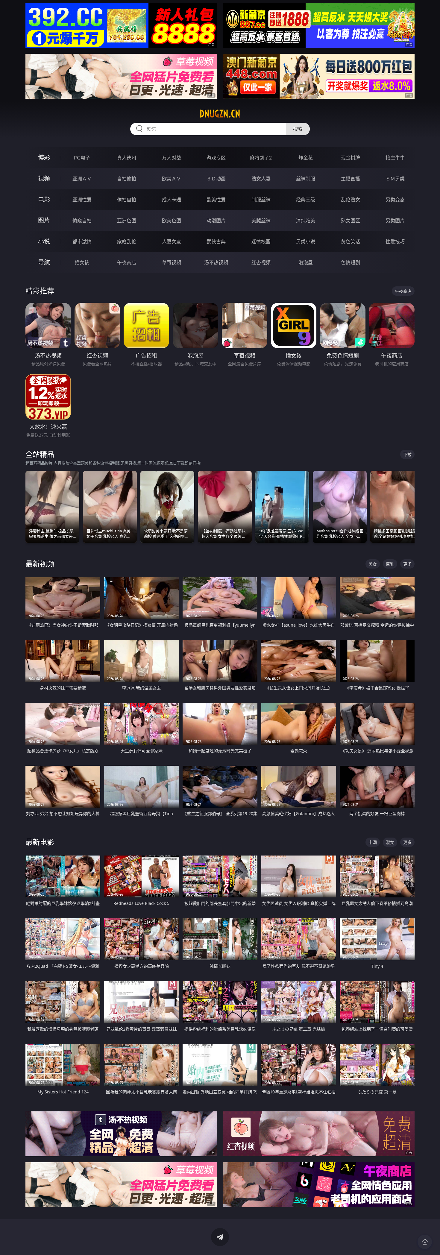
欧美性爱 (216, 199)
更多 (407, 564)
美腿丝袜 (261, 220)
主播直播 (350, 178)
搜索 (298, 129)
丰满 (372, 842)
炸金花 (305, 157)
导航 (44, 262)
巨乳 (390, 564)
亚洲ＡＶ (82, 178)
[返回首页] (425, 1242)
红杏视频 (261, 262)
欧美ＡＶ (171, 178)
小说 (44, 241)
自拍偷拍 (126, 178)
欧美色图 (171, 220)
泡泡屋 (305, 262)
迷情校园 (261, 241)
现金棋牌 (350, 157)
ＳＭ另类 (395, 178)
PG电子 (82, 157)
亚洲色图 (126, 220)
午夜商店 (126, 262)
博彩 (44, 158)
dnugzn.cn (220, 114)
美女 (372, 564)
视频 (44, 178)
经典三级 (305, 199)
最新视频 (39, 564)
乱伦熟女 (350, 199)
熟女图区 (350, 220)
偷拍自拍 (126, 199)
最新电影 (39, 842)
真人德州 (126, 157)
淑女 (390, 842)
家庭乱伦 (126, 241)
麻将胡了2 (261, 157)
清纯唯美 (305, 220)
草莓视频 (171, 262)
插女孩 (82, 262)
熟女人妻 (261, 178)
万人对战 (171, 157)
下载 (407, 454)
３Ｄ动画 (216, 178)
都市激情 (82, 241)
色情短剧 (350, 262)
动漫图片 (216, 220)
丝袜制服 (305, 178)
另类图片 (395, 220)
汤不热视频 (216, 262)
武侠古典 (216, 241)
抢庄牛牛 (395, 157)
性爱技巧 (395, 241)
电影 (44, 199)
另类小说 (305, 241)
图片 (44, 220)
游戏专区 (216, 157)
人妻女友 (171, 241)
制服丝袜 (261, 199)
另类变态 (395, 199)
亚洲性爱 (82, 199)
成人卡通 (171, 199)
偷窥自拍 (82, 220)
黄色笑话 (350, 241)
